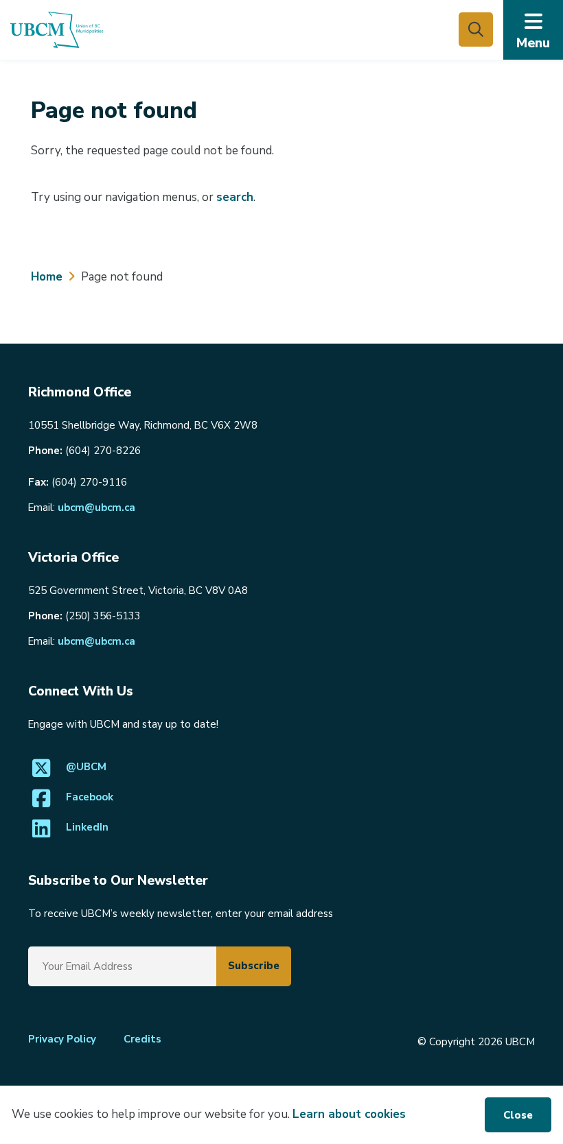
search (234, 197)
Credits (142, 1039)
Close (518, 1115)
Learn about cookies (349, 1114)
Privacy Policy (62, 1039)
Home (46, 277)
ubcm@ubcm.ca (96, 507)
